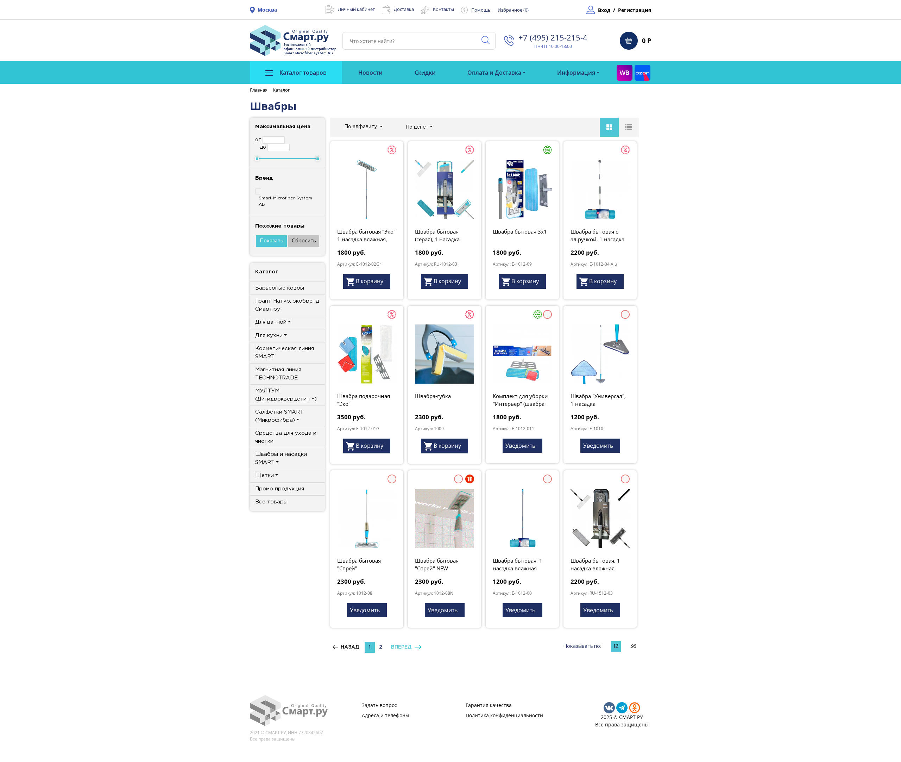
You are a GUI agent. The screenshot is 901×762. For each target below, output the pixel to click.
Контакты (443, 9)
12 (615, 646)
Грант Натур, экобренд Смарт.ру (287, 305)
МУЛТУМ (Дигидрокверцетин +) (286, 395)
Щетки (264, 475)
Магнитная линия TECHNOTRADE (278, 373)
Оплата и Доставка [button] (494, 72)
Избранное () (513, 10)
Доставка (404, 9)
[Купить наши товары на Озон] (642, 72)
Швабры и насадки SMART (281, 458)
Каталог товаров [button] (302, 72)
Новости (370, 72)
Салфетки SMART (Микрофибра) (279, 416)
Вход (604, 10)
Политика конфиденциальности (504, 715)
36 (633, 646)
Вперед (403, 647)
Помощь (481, 10)
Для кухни (269, 335)
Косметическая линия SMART (284, 352)
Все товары (271, 502)
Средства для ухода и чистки (285, 437)
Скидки (425, 72)
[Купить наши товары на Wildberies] (624, 72)
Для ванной (270, 322)
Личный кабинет (356, 9)
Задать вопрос (379, 705)
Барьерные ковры (279, 288)
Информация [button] (576, 72)
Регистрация (634, 10)
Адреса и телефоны (385, 715)
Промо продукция (279, 489)
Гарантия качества (489, 705)
